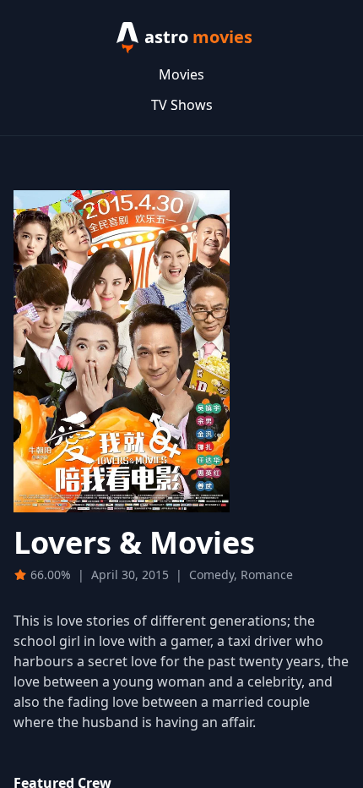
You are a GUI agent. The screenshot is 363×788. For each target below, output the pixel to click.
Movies (181, 74)
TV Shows (182, 105)
